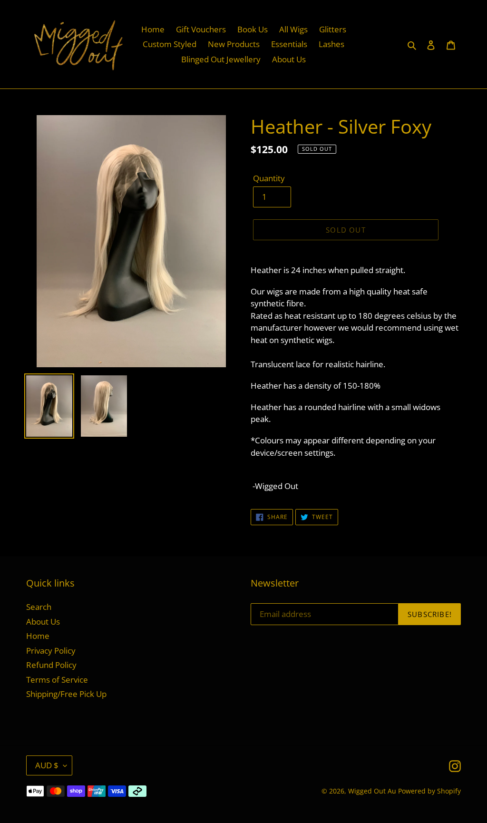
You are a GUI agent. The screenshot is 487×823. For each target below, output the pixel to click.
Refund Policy (51, 664)
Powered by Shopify (429, 790)
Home (37, 635)
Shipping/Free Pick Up (66, 693)
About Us (43, 621)
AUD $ (46, 765)
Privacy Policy (51, 650)
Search (38, 606)
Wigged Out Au (372, 790)
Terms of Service (57, 679)
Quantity (269, 178)
